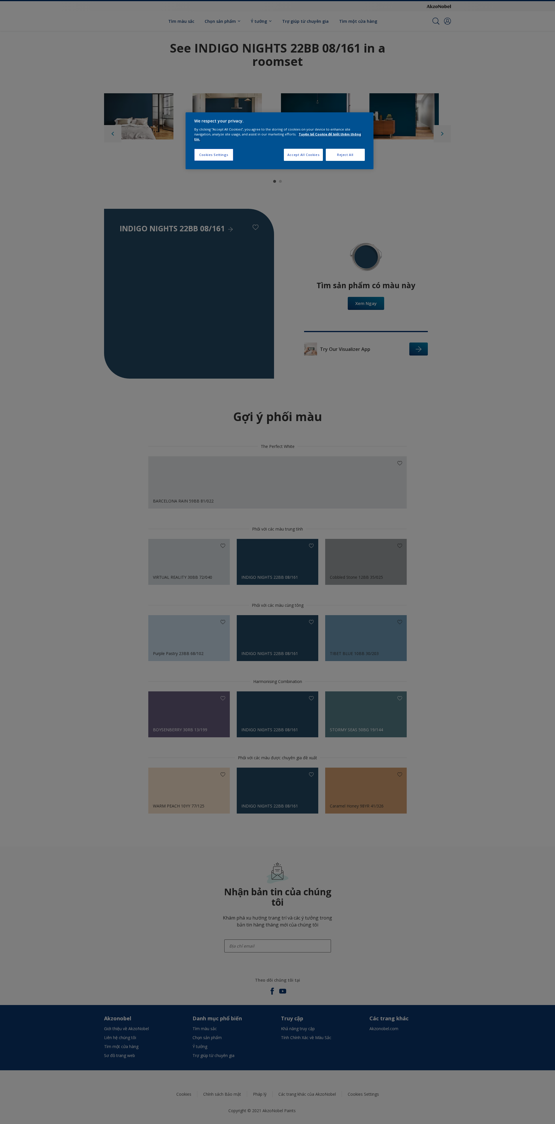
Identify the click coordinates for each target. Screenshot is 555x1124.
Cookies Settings (213, 154)
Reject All (345, 154)
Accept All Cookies (303, 154)
